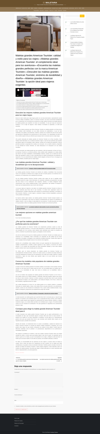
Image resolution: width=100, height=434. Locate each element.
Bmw (32, 8)
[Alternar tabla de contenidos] (48, 100)
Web (15, 400)
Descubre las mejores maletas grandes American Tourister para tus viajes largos (32, 102)
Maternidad (65, 8)
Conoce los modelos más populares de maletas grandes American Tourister (31, 107)
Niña (80, 8)
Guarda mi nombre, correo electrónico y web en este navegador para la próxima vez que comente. (36, 406)
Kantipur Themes (54, 432)
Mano (60, 8)
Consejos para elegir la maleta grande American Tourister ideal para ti (30, 109)
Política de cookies (18, 420)
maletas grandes (20, 352)
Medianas (71, 8)
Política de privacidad (19, 423)
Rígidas (42, 10)
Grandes (40, 8)
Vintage (60, 10)
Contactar (16, 425)
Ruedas (47, 10)
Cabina (36, 8)
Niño (83, 8)
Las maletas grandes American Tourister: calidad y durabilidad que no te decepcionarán (33, 103)
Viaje (55, 10)
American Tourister (21, 8)
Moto (76, 8)
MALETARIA (51, 3)
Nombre (16, 389)
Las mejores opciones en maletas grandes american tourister (28, 104)
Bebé (29, 8)
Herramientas (47, 8)
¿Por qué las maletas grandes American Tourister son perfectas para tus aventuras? (32, 106)
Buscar (82, 15)
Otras (64, 10)
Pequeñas (36, 10)
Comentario (17, 372)
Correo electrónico (18, 394)
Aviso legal (16, 418)
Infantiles (55, 8)
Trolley (51, 10)
